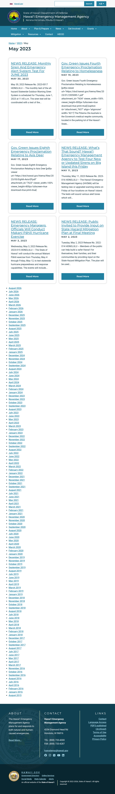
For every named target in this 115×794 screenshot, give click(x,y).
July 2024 (14, 372)
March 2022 (15, 466)
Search (89, 4)
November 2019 (17, 560)
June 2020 (14, 537)
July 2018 (14, 614)
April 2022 (14, 463)
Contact (49, 34)
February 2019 (16, 591)
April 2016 (14, 685)
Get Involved (74, 28)
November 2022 (17, 439)
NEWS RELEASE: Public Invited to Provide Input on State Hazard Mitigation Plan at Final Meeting (82, 227)
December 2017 (17, 638)
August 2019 (15, 571)
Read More (32, 132)
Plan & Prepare (41, 28)
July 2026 (14, 291)
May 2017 (14, 658)
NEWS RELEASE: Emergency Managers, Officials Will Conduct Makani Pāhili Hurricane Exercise (30, 229)
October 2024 (15, 362)
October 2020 (15, 523)
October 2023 (15, 402)
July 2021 (14, 493)
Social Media (26, 779)
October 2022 (15, 443)
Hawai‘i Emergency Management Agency (56, 17)
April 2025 (14, 342)
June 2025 (14, 335)
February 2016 (16, 688)
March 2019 (15, 587)
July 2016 (14, 682)
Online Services (48, 776)
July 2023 (14, 412)
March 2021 (15, 507)
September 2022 (17, 446)
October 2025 (15, 322)
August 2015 (15, 695)
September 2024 (17, 365)
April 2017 (14, 661)
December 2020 (17, 517)
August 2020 (15, 530)
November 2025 (17, 318)
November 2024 (17, 359)
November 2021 (17, 480)
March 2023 (15, 426)
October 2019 (15, 564)
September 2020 (17, 527)
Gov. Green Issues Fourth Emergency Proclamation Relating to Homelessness (81, 67)
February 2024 (16, 389)
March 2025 (15, 345)
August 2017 (15, 648)
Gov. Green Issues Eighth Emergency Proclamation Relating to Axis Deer (31, 151)
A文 (101, 4)
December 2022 (17, 436)
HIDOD (60, 34)
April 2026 (14, 301)
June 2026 (14, 295)
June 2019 (14, 577)
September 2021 (17, 486)
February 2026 (16, 308)
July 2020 (14, 534)
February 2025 (16, 348)
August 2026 (15, 288)
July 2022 (14, 453)
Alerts (51, 779)
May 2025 (14, 338)
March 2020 (15, 547)
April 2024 (14, 382)
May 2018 (14, 621)
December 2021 (17, 476)
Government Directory (30, 776)
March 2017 (15, 665)
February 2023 (16, 429)
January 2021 (16, 513)
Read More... (15, 740)
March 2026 (15, 305)
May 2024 (14, 379)
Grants (90, 28)
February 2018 (16, 631)
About (24, 28)
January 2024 (16, 392)
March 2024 (15, 385)
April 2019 (14, 584)
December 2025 (17, 315)
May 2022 (14, 459)
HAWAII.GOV (30, 772)
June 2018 (14, 618)
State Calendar (40, 779)
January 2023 (16, 433)
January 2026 (16, 311)
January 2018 (16, 634)
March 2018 (15, 628)
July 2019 (14, 574)
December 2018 (17, 597)
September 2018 (17, 608)
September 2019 (17, 567)
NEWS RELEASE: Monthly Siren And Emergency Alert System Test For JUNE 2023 (31, 69)
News (58, 28)
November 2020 (17, 520)
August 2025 (15, 328)
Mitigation (16, 34)
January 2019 (16, 594)
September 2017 (17, 645)
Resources (33, 34)
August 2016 (15, 678)
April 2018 (14, 624)
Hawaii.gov (18, 4)
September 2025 (17, 325)
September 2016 (17, 675)
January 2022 (16, 473)
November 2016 (17, 668)
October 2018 (15, 604)
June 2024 (14, 375)
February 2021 (16, 510)
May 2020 (14, 540)
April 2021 (14, 503)
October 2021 (15, 483)
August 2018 (15, 611)
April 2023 (14, 422)
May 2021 (14, 500)
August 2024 (15, 369)
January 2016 (16, 692)
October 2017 (15, 641)
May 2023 (14, 419)
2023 (19, 43)
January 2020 (16, 554)
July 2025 (14, 332)
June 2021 (14, 496)
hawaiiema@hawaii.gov (56, 750)
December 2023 (17, 396)
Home (14, 28)
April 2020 (14, 544)
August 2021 (15, 490)
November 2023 (17, 399)
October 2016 (15, 671)
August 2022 (15, 449)
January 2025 (16, 352)
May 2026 (14, 298)
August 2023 (15, 409)
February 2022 (16, 470)
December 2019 (17, 557)
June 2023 (14, 416)
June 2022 (14, 456)
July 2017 (14, 651)
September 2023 (17, 406)
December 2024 (17, 355)
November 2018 (17, 601)
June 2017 (14, 655)
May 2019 (14, 581)
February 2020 (16, 550)
